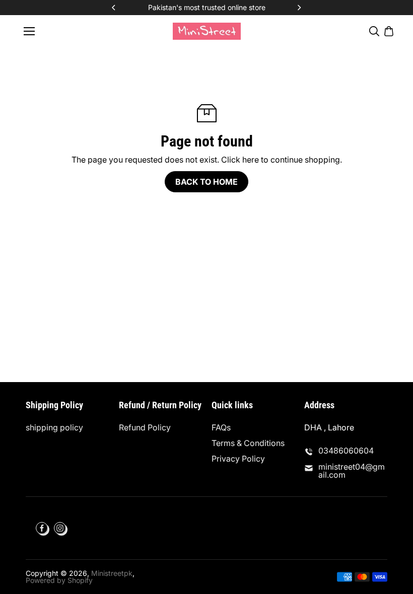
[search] (374, 31)
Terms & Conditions (248, 443)
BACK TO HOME (206, 182)
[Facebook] (42, 528)
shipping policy (54, 427)
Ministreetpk (111, 573)
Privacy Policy (238, 459)
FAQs (221, 427)
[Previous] (114, 7)
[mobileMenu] (29, 31)
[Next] (298, 7)
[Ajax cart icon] (389, 31)
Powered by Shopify (59, 580)
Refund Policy (145, 427)
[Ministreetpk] (207, 31)
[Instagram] (60, 528)
